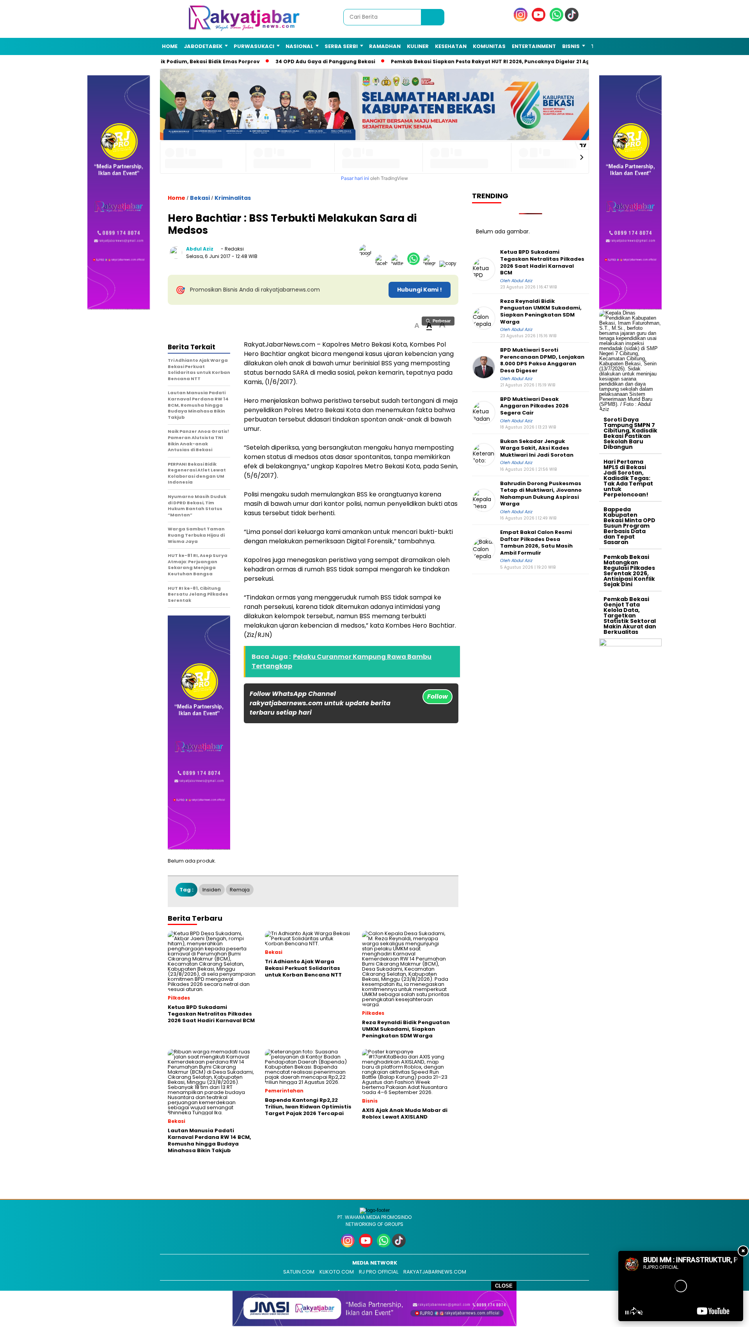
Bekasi (200, 198)
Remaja (240, 889)
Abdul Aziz (199, 248)
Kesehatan (451, 46)
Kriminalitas (233, 198)
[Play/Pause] (626, 1312)
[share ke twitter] (399, 263)
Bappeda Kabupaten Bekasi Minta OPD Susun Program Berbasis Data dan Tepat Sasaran (629, 525)
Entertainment (534, 46)
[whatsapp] (556, 20)
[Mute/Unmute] (640, 1312)
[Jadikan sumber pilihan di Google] (367, 263)
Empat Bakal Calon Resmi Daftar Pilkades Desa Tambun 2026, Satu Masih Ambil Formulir (536, 542)
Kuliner (418, 46)
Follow (437, 696)
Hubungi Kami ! (419, 290)
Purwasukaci (254, 46)
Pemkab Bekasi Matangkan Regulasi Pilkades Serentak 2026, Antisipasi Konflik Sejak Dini (629, 570)
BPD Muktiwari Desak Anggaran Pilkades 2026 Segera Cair (534, 406)
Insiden (211, 889)
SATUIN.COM (298, 1271)
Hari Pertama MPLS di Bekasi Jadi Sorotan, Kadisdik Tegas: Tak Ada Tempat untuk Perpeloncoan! (628, 478)
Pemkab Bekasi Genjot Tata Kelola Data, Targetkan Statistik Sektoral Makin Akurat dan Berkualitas (629, 615)
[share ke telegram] (431, 263)
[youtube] (540, 20)
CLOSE (504, 1286)
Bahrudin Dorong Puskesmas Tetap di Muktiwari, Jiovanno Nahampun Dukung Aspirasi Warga (541, 493)
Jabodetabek (203, 46)
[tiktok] (573, 20)
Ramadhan (385, 46)
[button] (417, 325)
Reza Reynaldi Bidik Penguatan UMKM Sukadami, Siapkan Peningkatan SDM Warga (541, 311)
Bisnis (571, 46)
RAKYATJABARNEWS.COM (434, 1271)
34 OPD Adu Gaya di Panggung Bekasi (321, 61)
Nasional (299, 46)
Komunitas (489, 46)
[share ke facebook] (383, 263)
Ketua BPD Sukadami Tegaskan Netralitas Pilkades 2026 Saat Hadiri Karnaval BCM (542, 262)
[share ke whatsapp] (415, 263)
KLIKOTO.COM (336, 1271)
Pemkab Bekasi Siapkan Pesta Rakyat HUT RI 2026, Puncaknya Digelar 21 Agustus (493, 61)
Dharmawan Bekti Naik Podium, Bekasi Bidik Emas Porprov (178, 61)
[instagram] (522, 20)
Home (169, 46)
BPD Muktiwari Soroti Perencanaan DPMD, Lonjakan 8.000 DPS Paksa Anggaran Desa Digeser (542, 360)
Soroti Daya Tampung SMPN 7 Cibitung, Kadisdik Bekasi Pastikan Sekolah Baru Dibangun (630, 433)
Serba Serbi (341, 46)
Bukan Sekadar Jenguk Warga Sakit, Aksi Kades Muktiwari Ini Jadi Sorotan (536, 448)
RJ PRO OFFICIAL (378, 1271)
